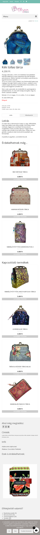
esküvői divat (11, 435)
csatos (10, 109)
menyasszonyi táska (19, 435)
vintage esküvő (34, 435)
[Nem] (38, 527)
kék (13, 109)
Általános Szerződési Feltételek (11, 449)
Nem (15, 531)
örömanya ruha (5, 437)
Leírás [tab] (10, 115)
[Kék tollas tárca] (19, 40)
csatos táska (5, 435)
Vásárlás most (20, 483)
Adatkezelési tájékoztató (9, 446)
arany (7, 109)
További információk (26, 531)
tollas (16, 109)
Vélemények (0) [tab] (29, 115)
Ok (9, 531)
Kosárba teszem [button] (20, 179)
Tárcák (36, 21)
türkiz (19, 109)
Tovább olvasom (20, 374)
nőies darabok (27, 435)
